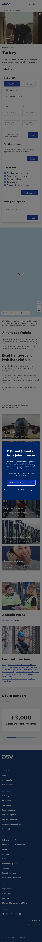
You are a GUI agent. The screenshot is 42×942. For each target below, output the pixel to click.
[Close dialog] (37, 445)
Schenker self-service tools (21, 482)
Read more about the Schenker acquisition (21, 490)
